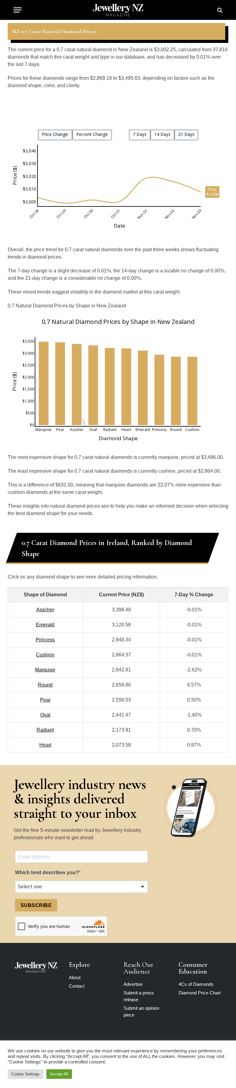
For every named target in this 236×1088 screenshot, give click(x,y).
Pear (45, 699)
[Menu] (18, 10)
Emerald (45, 624)
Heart (45, 745)
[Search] (219, 10)
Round (45, 684)
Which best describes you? (47, 872)
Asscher (45, 609)
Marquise (45, 669)
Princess (45, 639)
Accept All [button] (59, 1074)
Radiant (45, 729)
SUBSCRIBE (36, 905)
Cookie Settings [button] (25, 1074)
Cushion (45, 654)
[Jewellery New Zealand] (118, 10)
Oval (45, 714)
